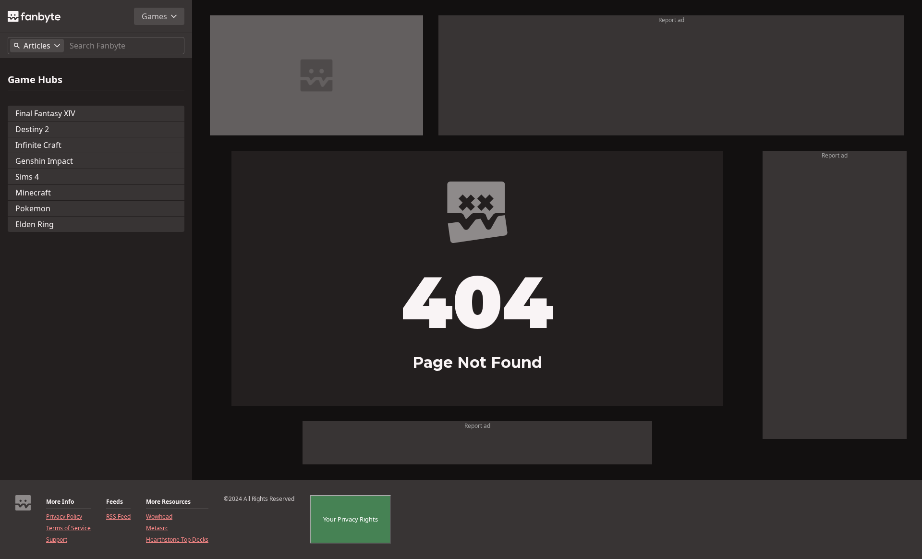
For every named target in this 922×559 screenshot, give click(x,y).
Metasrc (157, 528)
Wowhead (159, 517)
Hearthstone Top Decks (177, 540)
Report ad (671, 20)
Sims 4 (27, 176)
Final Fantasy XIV (45, 113)
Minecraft (33, 192)
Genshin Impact (44, 161)
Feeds (114, 502)
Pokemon (32, 208)
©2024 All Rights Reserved (259, 499)
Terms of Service (68, 528)
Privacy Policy (64, 517)
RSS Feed (118, 517)
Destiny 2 (32, 129)
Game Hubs (35, 79)
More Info (60, 502)
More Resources (168, 502)
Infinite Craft (38, 145)
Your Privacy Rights (350, 519)
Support (56, 540)
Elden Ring (34, 224)
